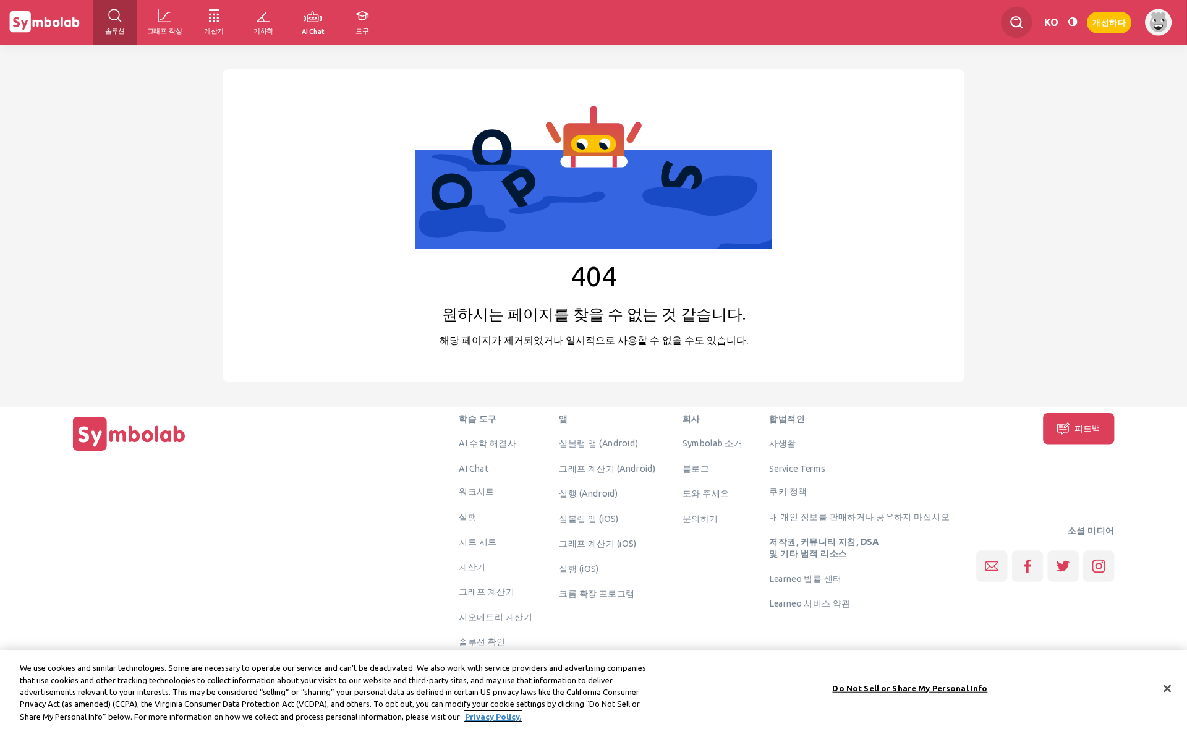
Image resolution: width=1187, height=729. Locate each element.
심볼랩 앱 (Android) (598, 443)
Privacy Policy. (493, 716)
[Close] (1167, 688)
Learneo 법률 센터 (805, 578)
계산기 (472, 566)
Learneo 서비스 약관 (809, 603)
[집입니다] (129, 451)
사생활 (782, 443)
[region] (593, 689)
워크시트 (477, 492)
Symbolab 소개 (712, 443)
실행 (468, 516)
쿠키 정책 (788, 492)
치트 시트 (477, 542)
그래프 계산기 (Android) (607, 468)
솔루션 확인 (482, 642)
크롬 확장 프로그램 (596, 594)
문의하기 (700, 518)
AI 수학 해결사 (487, 443)
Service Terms (797, 468)
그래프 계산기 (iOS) (597, 543)
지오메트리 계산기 (495, 616)
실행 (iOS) (578, 568)
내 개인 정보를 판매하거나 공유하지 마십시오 (859, 516)
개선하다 (1109, 21)
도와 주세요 (706, 493)
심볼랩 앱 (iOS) (588, 518)
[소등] (1072, 22)
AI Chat (473, 468)
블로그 (696, 468)
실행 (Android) (588, 493)
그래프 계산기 (486, 592)
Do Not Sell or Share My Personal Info (909, 688)
